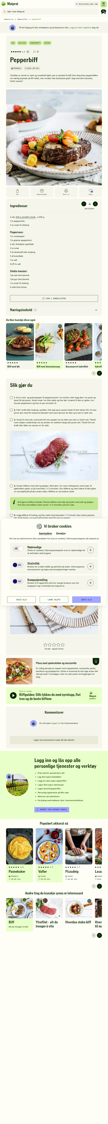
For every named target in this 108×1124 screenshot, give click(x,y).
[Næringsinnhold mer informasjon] (35, 310)
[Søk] (5, 12)
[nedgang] (83, 203)
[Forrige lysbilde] (93, 373)
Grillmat (22, 43)
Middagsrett (35, 43)
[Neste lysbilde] (99, 373)
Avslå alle (21, 599)
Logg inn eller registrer (80, 27)
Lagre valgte (54, 599)
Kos (13, 43)
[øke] (95, 203)
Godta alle (86, 599)
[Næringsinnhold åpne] (54, 310)
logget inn (56, 723)
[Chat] (103, 11)
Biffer (47, 43)
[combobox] (50, 12)
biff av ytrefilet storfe (26, 217)
